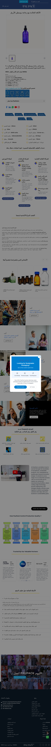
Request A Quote (20, 387)
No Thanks (32, 387)
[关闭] (39, 356)
